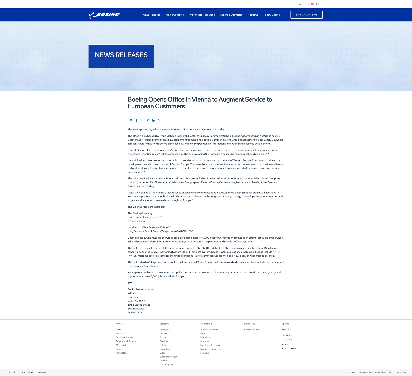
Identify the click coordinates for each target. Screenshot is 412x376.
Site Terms (352, 372)
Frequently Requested (210, 349)
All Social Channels (251, 329)
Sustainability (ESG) (169, 357)
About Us (251, 16)
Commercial (165, 329)
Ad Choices (387, 372)
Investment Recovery (210, 345)
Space (163, 337)
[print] (153, 120)
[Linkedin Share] (142, 120)
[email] (130, 120)
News (118, 329)
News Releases (151, 14)
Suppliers (120, 349)
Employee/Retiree (124, 337)
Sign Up (285, 329)
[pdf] (164, 120)
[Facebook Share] (136, 120)
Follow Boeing (271, 14)
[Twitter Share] (147, 120)
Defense (163, 333)
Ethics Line (205, 337)
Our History (121, 353)
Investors (120, 333)
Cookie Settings (400, 372)
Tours (202, 333)
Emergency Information (127, 341)
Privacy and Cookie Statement (370, 372)
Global (163, 353)
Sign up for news (306, 14)
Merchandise (122, 345)
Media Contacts (175, 14)
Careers (163, 360)
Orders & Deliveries (230, 16)
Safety (163, 345)
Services (164, 341)
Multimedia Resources (200, 16)
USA (317, 4)
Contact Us (205, 353)
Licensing (204, 341)
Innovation (165, 349)
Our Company (166, 364)
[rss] (159, 120)
